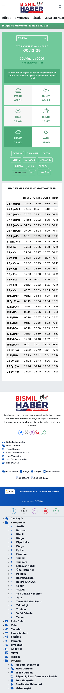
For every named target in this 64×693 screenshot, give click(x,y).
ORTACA (43, 166)
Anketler (16, 649)
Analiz (20, 526)
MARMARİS (45, 160)
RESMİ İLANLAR (25, 581)
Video (14, 625)
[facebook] (13, 511)
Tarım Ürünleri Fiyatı (28, 601)
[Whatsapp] (43, 432)
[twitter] (24, 511)
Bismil (20, 534)
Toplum (21, 609)
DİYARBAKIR (22, 18)
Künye (26, 471)
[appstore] (22, 478)
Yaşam (20, 617)
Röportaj (16, 641)
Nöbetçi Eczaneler (15, 442)
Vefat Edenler (25, 613)
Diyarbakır (22, 542)
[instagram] (34, 511)
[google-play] (39, 478)
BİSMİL (37, 18)
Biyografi (17, 645)
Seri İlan (16, 637)
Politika (21, 574)
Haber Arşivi (12, 463)
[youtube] (45, 511)
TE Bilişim (39, 501)
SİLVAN (20, 589)
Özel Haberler (25, 570)
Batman (21, 530)
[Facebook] (20, 432)
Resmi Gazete (25, 578)
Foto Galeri (18, 621)
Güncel (20, 558)
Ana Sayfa (17, 518)
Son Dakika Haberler (29, 593)
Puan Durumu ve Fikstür (18, 452)
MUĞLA (19, 166)
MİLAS (30, 166)
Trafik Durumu (13, 449)
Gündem (21, 562)
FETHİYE (16, 160)
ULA (32, 172)
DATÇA (46, 153)
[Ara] (60, 7)
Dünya (20, 546)
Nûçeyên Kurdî (25, 566)
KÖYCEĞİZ (30, 160)
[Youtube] (37, 432)
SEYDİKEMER (19, 172)
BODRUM (17, 153)
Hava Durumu (13, 445)
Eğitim (20, 550)
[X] (26, 432)
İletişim (37, 471)
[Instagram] (32, 432)
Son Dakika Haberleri (16, 459)
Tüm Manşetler (14, 456)
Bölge (20, 538)
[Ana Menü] (3, 7)
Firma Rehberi (53, 471)
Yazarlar (16, 629)
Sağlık (20, 585)
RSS (11, 491)
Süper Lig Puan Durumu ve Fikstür (36, 676)
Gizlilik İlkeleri (11, 471)
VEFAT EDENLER (54, 18)
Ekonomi (21, 554)
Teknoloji (22, 605)
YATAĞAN (44, 172)
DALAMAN (32, 153)
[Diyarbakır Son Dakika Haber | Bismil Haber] (32, 7)
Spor (19, 597)
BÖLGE (6, 18)
